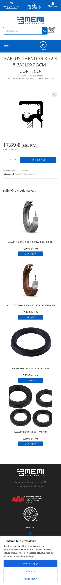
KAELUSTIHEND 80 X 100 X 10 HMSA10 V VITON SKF (30, 305)
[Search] (45, 30)
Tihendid (32, 174)
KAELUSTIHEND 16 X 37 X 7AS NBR (30, 432)
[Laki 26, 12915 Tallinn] (30, 533)
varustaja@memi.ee (11, 6)
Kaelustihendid (21, 174)
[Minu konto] (52, 3)
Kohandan (30, 571)
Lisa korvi (38, 160)
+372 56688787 (34, 8)
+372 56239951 (34, 6)
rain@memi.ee (11, 8)
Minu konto (52, 6)
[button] (54, 94)
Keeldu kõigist (30, 578)
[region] (30, 560)
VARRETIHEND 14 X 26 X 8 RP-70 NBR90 (30, 368)
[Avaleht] (16, 75)
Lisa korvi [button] (30, 253)
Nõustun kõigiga (30, 563)
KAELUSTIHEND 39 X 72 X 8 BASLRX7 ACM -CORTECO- (30, 78)
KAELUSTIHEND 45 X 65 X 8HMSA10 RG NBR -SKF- (30, 242)
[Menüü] (6, 46)
